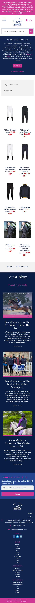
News (17, 586)
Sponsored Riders (17, 584)
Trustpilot (30, 513)
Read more (17, 346)
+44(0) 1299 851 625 (19, 526)
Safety (17, 552)
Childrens (17, 548)
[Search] (31, 31)
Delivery (17, 576)
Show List (17, 590)
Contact (17, 572)
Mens (17, 546)
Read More (17, 65)
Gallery (17, 592)
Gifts (17, 560)
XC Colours (17, 556)
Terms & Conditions (17, 570)
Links (17, 588)
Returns (17, 568)
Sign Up (17, 494)
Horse (17, 550)
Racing (17, 554)
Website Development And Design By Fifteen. (17, 601)
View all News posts (17, 285)
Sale (17, 562)
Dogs (17, 558)
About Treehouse (17, 582)
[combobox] (17, 31)
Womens (17, 544)
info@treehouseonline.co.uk (19, 529)
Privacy (17, 574)
